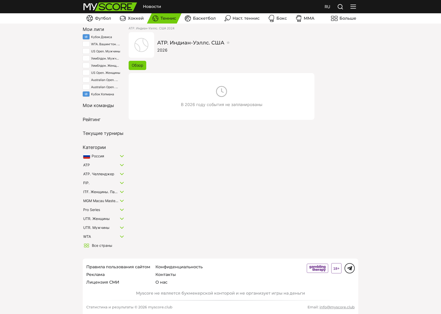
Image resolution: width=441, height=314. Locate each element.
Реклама (95, 274)
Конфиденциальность (179, 266)
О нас (161, 282)
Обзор (137, 65)
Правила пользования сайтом (118, 266)
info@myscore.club (337, 307)
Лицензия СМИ (102, 282)
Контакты (165, 274)
